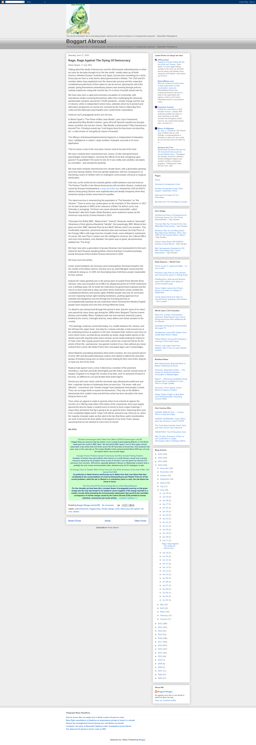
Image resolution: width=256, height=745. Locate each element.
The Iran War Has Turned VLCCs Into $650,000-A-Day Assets (171, 225)
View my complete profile (165, 700)
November (164, 472)
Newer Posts (74, 521)
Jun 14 (165, 560)
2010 (160, 660)
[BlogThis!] (125, 505)
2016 (160, 645)
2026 (160, 454)
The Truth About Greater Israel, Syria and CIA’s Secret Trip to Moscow (170, 426)
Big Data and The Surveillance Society (171, 202)
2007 (160, 671)
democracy (124, 509)
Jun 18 (165, 537)
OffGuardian (163, 60)
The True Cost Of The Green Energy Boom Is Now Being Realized (110, 486)
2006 (160, 674)
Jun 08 (165, 582)
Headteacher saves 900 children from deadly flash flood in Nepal (171, 333)
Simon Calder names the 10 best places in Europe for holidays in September (169, 290)
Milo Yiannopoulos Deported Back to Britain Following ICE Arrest (170, 364)
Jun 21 (165, 526)
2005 (160, 678)
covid (117, 509)
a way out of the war (109, 188)
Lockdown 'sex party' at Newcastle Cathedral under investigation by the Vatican (98, 726)
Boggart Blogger (165, 692)
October (163, 475)
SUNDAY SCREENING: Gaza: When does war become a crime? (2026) (170, 420)
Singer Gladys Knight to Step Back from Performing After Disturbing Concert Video (169, 396)
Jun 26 (165, 508)
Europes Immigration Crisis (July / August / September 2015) (169, 189)
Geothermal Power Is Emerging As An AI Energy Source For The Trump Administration (171, 217)
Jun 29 (165, 497)
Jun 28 (165, 500)
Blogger (142, 740)
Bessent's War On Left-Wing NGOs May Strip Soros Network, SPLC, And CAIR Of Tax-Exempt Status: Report (170, 232)
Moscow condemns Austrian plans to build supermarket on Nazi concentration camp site (171, 85)
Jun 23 (165, 519)
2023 (160, 465)
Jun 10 (165, 574)
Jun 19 (165, 533)
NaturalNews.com (166, 81)
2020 (160, 631)
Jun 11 (165, 571)
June (162, 490)
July (162, 486)
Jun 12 (165, 567)
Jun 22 (165, 522)
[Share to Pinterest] (133, 505)
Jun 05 (165, 593)
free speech (135, 509)
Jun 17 (165, 540)
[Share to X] (128, 505)
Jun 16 (165, 553)
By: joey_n (162, 131)
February (164, 615)
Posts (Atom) (113, 528)
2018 (160, 638)
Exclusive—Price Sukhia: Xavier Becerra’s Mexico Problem (168, 389)
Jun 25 (165, 511)
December (164, 468)
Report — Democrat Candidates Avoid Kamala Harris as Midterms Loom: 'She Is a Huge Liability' (171, 381)
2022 (160, 623)
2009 (160, 664)
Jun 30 (165, 493)
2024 (160, 461)
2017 (160, 642)
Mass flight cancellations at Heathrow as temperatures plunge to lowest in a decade (100, 720)
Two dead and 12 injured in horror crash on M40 (86, 729)
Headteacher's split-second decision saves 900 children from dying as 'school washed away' (170, 281)
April (162, 608)
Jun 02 (165, 600)
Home (108, 521)
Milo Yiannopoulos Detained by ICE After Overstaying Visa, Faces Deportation (170, 250)
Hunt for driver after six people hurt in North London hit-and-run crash (95, 717)
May (162, 604)
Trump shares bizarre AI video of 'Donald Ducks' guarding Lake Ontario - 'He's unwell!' (171, 299)
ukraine (76, 512)
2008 (160, 667)
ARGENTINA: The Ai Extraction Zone (170, 432)
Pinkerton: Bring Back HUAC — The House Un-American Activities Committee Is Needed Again (170, 372)
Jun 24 (165, 515)
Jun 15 (165, 556)
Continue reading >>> (128, 498)
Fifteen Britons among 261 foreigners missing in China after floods (170, 340)
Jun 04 (165, 596)
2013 (160, 656)
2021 (160, 627)
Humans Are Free (165, 147)
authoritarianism (81, 509)
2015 (160, 649)
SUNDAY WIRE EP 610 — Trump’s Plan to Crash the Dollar (169, 413)
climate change (107, 509)
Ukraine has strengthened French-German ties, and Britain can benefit (95, 723)
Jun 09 (165, 578)
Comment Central (165, 107)
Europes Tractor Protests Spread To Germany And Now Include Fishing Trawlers (110, 456)
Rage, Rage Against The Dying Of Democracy (99, 60)
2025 (160, 458)
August (163, 483)
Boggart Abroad (86, 41)
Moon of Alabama (166, 128)
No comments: (108, 505)
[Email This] (123, 505)
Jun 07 (165, 585)
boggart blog (94, 509)
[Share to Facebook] (130, 505)
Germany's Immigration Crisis (167, 184)
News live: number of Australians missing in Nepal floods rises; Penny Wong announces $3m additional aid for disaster (170, 318)
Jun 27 (165, 504)
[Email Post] (118, 505)
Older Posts (140, 521)
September (165, 479)
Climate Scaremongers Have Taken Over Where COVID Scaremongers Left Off (110, 439)
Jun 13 (165, 564)
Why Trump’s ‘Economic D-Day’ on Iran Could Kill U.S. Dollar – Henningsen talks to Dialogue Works (170, 438)
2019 (160, 634)
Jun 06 (165, 589)
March (163, 612)
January (163, 619)
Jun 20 (165, 529)
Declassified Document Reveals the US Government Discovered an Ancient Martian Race (171, 152)
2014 (160, 653)
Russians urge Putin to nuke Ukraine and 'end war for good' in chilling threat (171, 274)
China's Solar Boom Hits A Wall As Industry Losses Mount (169, 243)
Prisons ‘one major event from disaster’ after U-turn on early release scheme (170, 348)
